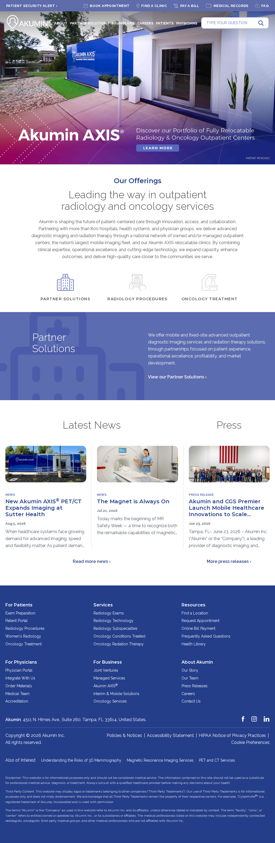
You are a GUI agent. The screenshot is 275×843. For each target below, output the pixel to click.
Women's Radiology (23, 636)
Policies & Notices (124, 735)
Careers (145, 23)
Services (103, 604)
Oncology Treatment (23, 644)
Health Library (194, 644)
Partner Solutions (89, 23)
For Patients (18, 604)
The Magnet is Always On (133, 501)
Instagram (254, 716)
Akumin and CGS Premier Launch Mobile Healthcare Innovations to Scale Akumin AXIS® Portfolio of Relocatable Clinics (226, 514)
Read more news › (92, 561)
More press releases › (229, 561)
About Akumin (197, 662)
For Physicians (21, 662)
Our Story (190, 670)
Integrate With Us (20, 678)
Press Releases (195, 686)
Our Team (190, 678)
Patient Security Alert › (31, 6)
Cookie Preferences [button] (250, 742)
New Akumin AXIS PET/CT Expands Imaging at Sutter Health (43, 508)
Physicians (186, 23)
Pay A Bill (189, 6)
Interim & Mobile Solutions (116, 694)
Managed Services (109, 678)
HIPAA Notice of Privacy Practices (232, 735)
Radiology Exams (108, 613)
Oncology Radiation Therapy (118, 644)
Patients (164, 23)
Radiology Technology (113, 620)
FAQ (265, 6)
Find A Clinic (154, 6)
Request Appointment (200, 620)
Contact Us (191, 701)
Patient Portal (16, 620)
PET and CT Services (217, 760)
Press (229, 425)
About (60, 23)
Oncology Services (110, 701)
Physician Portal (18, 670)
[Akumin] (29, 23)
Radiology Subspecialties (115, 628)
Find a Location (195, 613)
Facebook (243, 716)
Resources (193, 604)
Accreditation (16, 701)
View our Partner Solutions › (177, 376)
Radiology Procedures (25, 628)
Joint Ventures (105, 670)
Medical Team (17, 694)
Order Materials (18, 686)
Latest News (92, 425)
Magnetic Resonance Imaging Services (160, 760)
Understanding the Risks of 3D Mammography (81, 760)
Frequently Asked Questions (206, 636)
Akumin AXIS (123, 23)
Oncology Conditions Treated (119, 636)
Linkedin (266, 716)
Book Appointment (109, 6)
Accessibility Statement (170, 735)
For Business (107, 662)
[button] (4, 87)
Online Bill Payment (198, 628)
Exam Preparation (20, 613)
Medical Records (231, 6)
